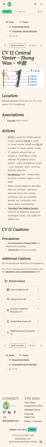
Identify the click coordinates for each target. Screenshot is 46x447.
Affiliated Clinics (32, 410)
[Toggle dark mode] (41, 4)
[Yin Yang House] (11, 4)
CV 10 (27, 141)
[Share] (40, 441)
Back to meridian (17, 45)
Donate (32, 429)
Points (7, 11)
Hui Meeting (14, 174)
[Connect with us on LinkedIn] (9, 412)
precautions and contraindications (20, 271)
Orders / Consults (33, 421)
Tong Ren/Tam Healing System (23, 208)
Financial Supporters (29, 415)
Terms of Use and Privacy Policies (23, 441)
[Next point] (41, 45)
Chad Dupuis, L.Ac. (23, 438)
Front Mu (11, 120)
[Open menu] (4, 4)
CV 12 (11, 137)
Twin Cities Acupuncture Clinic (33, 404)
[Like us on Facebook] (14, 412)
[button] (35, 4)
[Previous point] (5, 45)
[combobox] (29, 11)
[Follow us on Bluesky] (4, 412)
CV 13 (39, 144)
